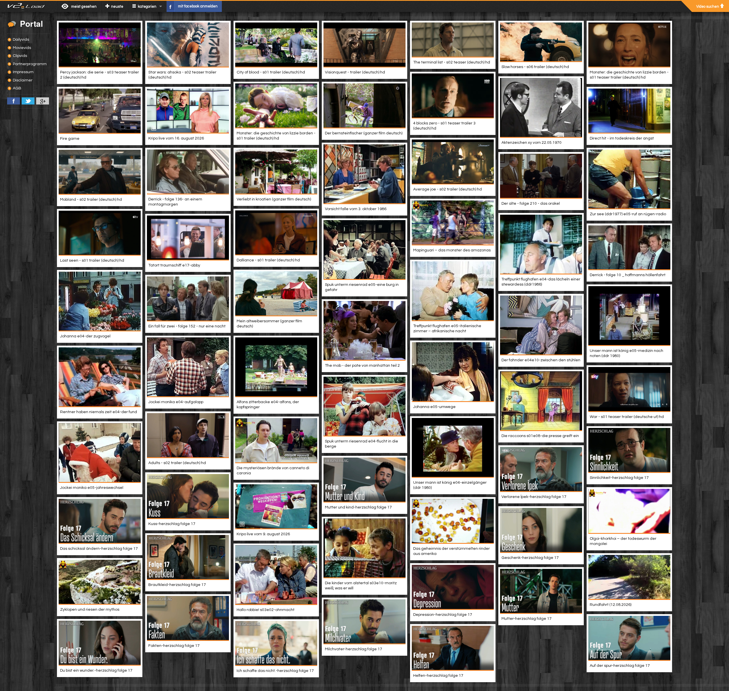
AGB (17, 88)
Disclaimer (22, 80)
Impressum (23, 72)
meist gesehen (84, 7)
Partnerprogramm (30, 64)
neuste (117, 7)
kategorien (147, 7)
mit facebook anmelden (198, 6)
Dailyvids (21, 40)
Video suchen (707, 7)
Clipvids (20, 56)
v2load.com (28, 6)
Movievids (22, 48)
